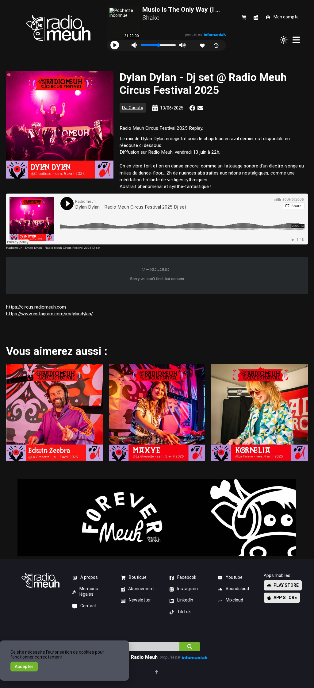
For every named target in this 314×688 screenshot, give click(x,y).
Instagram (187, 588)
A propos (89, 577)
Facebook (186, 577)
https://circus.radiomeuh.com (36, 307)
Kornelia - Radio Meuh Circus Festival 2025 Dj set (259, 412)
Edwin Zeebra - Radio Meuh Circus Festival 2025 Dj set (54, 412)
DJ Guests (132, 107)
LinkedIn (185, 600)
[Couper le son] (134, 45)
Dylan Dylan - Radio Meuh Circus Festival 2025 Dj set (62, 247)
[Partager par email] (200, 108)
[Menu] (296, 39)
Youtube (234, 577)
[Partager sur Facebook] (192, 108)
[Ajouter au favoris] (202, 45)
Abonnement (141, 588)
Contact (88, 605)
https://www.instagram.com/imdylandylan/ (49, 314)
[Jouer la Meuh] (114, 45)
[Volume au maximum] (182, 45)
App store (285, 597)
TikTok (184, 611)
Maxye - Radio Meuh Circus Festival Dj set (157, 412)
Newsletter (140, 600)
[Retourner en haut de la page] (156, 671)
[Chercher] (189, 646)
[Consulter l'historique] (216, 45)
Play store (286, 585)
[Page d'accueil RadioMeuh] (58, 28)
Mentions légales (88, 591)
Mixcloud (234, 600)
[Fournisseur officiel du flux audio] (215, 34)
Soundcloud (237, 588)
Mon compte (286, 16)
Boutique (138, 577)
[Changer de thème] (283, 40)
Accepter (24, 666)
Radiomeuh (14, 247)
